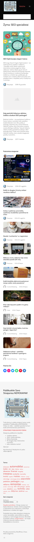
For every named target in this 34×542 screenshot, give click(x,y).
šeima (9, 491)
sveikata (15, 489)
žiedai (4, 493)
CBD (9, 469)
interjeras (7, 473)
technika (21, 488)
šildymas (14, 491)
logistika (11, 476)
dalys (13, 469)
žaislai (26, 491)
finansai (14, 471)
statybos (10, 489)
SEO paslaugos (21, 486)
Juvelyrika (16, 474)
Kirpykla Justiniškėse (9, 505)
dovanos (6, 471)
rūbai (28, 484)
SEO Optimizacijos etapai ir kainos (15, 59)
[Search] (28, 17)
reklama (6, 484)
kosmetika (23, 474)
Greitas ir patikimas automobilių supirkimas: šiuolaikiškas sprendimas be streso (15, 212)
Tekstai (22, 6)
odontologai (6, 479)
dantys (17, 469)
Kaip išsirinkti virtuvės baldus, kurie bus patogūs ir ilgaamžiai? (15, 329)
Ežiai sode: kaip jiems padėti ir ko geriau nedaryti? (15, 305)
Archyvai (6, 500)
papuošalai (25, 478)
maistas (17, 476)
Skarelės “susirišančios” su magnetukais (15, 236)
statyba (4, 489)
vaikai (28, 489)
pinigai (22, 481)
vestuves (5, 491)
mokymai (23, 476)
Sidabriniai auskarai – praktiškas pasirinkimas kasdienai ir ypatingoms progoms (14, 353)
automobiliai (16, 466)
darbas (21, 469)
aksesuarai (6, 467)
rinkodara (24, 484)
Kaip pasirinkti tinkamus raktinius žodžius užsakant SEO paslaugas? (15, 114)
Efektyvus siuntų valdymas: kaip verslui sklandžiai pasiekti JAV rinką (15, 258)
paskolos (6, 481)
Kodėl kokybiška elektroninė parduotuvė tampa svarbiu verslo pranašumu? (15, 282)
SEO (15, 486)
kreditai (5, 476)
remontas (15, 484)
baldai (5, 469)
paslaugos (15, 481)
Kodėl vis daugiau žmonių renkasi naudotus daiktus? (14, 191)
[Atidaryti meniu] (30, 6)
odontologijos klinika (15, 479)
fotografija (20, 471)
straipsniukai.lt (19, 518)
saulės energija (10, 486)
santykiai (5, 486)
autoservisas (26, 467)
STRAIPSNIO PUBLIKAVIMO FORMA (14, 430)
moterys (27, 476)
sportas (28, 486)
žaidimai (21, 491)
